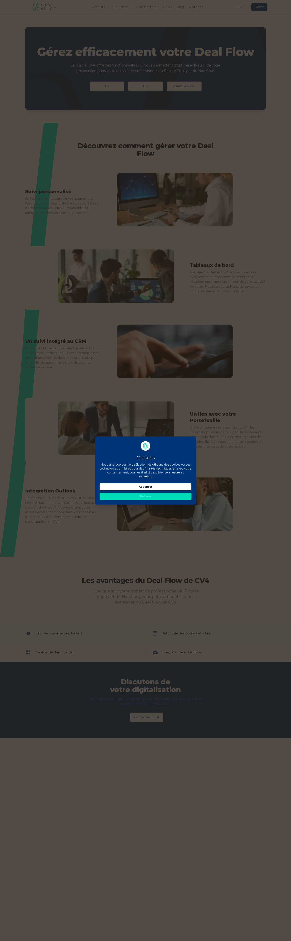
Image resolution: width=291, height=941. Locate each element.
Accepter (145, 487)
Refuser (145, 496)
